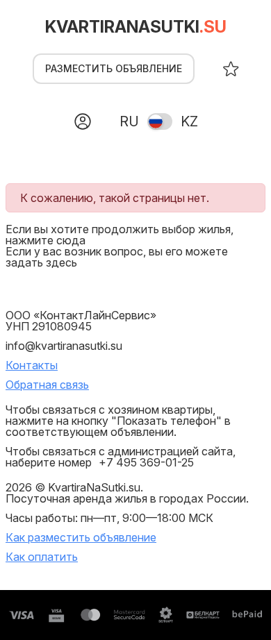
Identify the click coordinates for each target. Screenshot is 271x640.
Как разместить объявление (81, 537)
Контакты (32, 365)
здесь (61, 262)
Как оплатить (42, 556)
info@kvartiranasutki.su (64, 345)
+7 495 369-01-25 (146, 462)
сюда (70, 240)
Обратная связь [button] (47, 384)
